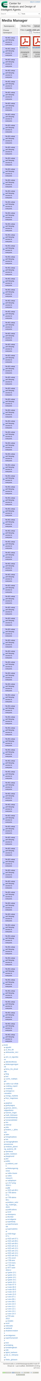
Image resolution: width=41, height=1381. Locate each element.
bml (6, 1076)
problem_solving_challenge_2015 (12, 1204)
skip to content (35, 2)
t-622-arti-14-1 (12, 1253)
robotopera (11, 1214)
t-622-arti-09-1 (12, 1243)
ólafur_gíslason (11, 1360)
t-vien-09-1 (11, 1301)
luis (6, 1139)
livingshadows (11, 1137)
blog (7, 1074)
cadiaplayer (11, 1180)
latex (7, 1134)
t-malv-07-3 (11, 1285)
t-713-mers (11, 1263)
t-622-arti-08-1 (12, 1241)
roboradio (9, 1326)
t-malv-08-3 (11, 1287)
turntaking (9, 1345)
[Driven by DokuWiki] (20, 1374)
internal (8, 1125)
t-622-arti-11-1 (12, 1246)
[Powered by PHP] (16, 1372)
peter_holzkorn (11, 1154)
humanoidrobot (11, 1120)
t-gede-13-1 (11, 1275)
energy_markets (11, 1096)
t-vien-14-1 (11, 1311)
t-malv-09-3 (11, 1289)
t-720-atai (11, 1265)
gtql (8, 1188)
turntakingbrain (11, 1347)
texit (7, 1343)
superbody (11, 1222)
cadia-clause (12, 1173)
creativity (8, 1088)
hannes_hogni (11, 1113)
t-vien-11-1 (11, 1306)
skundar (10, 1217)
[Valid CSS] (34, 1372)
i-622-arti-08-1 (12, 1190)
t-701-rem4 (11, 1258)
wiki (7, 1350)
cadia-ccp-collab (11, 1084)
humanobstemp (11, 1117)
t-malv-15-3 (11, 1294)
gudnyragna (10, 1105)
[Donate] (6, 1372)
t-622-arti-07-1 (12, 1239)
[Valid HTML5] (25, 1372)
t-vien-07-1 (11, 1297)
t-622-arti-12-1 (12, 1248)
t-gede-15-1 (11, 1280)
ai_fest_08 (9, 1050)
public (7, 1161)
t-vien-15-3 (11, 1314)
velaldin (10, 1321)
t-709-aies (11, 1260)
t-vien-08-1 (11, 1299)
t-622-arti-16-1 (12, 1255)
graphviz (8, 1103)
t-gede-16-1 (11, 1282)
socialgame (11, 1219)
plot (6, 1159)
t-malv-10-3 (11, 1292)
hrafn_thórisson (11, 1115)
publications (12, 1209)
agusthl (8, 1047)
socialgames (10, 1335)
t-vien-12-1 (11, 1309)
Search (19, 13)
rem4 (9, 1212)
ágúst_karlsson (11, 1352)
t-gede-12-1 (11, 1272)
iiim (6, 1122)
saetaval (8, 1328)
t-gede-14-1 (11, 1277)
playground (9, 1156)
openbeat (9, 1151)
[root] (6, 1045)
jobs (7, 1127)
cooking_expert (11, 1086)
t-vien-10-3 (11, 1304)
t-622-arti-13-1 (12, 1251)
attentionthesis (11, 1062)
